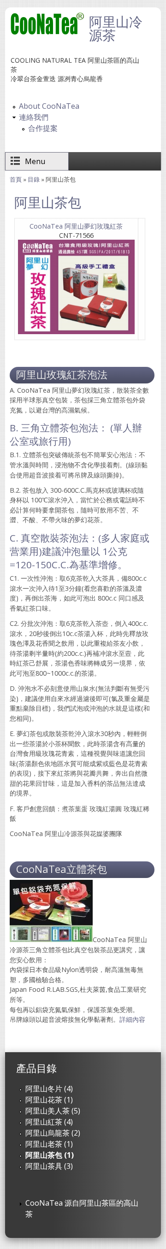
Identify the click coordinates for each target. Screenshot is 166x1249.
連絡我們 (33, 117)
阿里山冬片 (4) (49, 1089)
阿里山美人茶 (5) (52, 1111)
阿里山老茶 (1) (49, 1144)
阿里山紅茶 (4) (49, 1122)
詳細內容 (132, 1019)
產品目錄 (36, 1068)
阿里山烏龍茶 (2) (52, 1133)
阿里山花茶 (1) (49, 1100)
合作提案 (43, 128)
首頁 (16, 179)
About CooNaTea (49, 106)
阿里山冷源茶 (115, 28)
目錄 (34, 179)
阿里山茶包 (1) (49, 1155)
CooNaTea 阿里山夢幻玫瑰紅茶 (76, 226)
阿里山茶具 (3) (49, 1166)
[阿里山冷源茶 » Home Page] (47, 32)
